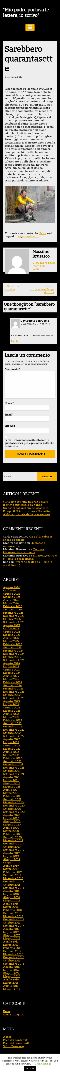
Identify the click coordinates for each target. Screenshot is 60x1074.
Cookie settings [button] (43, 1063)
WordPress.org (13, 1046)
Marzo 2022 (11, 755)
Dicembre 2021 (13, 764)
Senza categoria (13, 1014)
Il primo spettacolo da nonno (22, 504)
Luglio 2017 (11, 932)
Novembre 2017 (13, 919)
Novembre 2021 (13, 767)
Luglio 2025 (11, 628)
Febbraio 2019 (12, 872)
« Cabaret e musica (12, 287)
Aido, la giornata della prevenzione (26, 514)
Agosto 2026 (11, 587)
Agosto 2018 (11, 891)
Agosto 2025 (11, 625)
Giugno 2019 (11, 859)
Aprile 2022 (11, 751)
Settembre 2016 (13, 963)
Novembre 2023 (13, 691)
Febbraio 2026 (12, 606)
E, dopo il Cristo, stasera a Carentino (27, 511)
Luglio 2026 (11, 590)
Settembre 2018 (13, 887)
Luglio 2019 (11, 856)
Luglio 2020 (11, 818)
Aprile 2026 (11, 600)
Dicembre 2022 (13, 726)
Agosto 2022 (11, 739)
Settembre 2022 (13, 736)
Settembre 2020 (14, 811)
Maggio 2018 (11, 900)
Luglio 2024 (11, 666)
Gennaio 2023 (12, 723)
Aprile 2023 (11, 713)
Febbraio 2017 (12, 947)
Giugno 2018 (11, 897)
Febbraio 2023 (12, 720)
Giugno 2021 (11, 783)
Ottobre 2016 (11, 960)
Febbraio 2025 (12, 644)
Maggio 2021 (11, 786)
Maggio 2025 (11, 634)
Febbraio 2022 (12, 758)
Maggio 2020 (12, 824)
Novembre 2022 (13, 729)
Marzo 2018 (10, 906)
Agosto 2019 (11, 853)
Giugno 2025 (11, 631)
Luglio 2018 (11, 894)
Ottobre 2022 (12, 732)
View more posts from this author (43, 266)
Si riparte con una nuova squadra (25, 501)
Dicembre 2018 (13, 878)
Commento (12, 369)
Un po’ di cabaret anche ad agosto (25, 508)
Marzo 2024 (11, 679)
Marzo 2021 (10, 793)
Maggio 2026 (11, 596)
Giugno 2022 (11, 745)
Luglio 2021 (11, 780)
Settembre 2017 (13, 925)
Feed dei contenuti (15, 1040)
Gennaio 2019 (12, 875)
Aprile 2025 (11, 638)
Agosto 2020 (11, 815)
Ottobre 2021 (11, 770)
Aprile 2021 (10, 789)
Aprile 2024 (11, 675)
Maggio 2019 (11, 862)
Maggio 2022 (11, 748)
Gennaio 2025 (12, 647)
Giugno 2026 (11, 593)
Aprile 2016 (11, 979)
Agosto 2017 (11, 929)
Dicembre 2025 (13, 612)
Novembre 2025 (13, 615)
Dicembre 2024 (13, 650)
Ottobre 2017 (11, 922)
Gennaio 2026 (12, 609)
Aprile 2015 (10, 985)
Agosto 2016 (11, 966)
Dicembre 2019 (13, 840)
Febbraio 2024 (12, 682)
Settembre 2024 (13, 660)
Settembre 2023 (13, 698)
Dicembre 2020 (13, 802)
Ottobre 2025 (12, 619)
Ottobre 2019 (11, 846)
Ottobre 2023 (12, 694)
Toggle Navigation (30, 27)
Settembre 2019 (13, 849)
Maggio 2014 (11, 989)
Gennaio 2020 (12, 837)
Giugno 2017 (11, 935)
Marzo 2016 (10, 982)
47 (19, 236)
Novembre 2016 (13, 957)
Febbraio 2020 (12, 834)
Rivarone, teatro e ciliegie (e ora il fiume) (30, 557)
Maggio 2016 (11, 976)
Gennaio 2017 (12, 951)
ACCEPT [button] (30, 1068)
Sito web (10, 425)
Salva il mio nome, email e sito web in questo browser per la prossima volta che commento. (29, 443)
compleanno (30, 236)
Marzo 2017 (10, 944)
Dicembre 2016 (13, 954)
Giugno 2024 (11, 669)
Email (9, 414)
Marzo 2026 (11, 603)
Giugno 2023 (11, 707)
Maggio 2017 (11, 938)
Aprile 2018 (11, 903)
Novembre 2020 (14, 805)
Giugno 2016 (11, 973)
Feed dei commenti (16, 1043)
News (42, 233)
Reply (15, 341)
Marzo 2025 (11, 641)
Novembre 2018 (13, 881)
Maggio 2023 (11, 710)
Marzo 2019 (10, 868)
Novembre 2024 (13, 653)
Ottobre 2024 (12, 657)
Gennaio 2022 (12, 761)
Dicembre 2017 (13, 916)
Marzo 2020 (11, 830)
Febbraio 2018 (12, 910)
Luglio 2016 (11, 970)
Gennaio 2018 (12, 913)
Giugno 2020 (11, 821)
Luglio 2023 (11, 704)
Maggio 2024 (11, 672)
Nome (9, 403)
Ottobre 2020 (12, 808)
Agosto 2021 (11, 777)
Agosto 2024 (11, 663)
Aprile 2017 (10, 941)
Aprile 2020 (11, 827)
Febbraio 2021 (12, 796)
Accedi (7, 1036)
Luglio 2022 (11, 742)
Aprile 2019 (11, 865)
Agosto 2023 (11, 701)
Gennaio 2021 (12, 799)
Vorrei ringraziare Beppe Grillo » (42, 289)
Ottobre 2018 (11, 884)
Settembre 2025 (13, 622)
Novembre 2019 (13, 843)
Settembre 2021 (13, 774)
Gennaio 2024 (12, 685)
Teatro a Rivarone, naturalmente (23, 551)
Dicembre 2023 (13, 688)
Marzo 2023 (11, 717)
